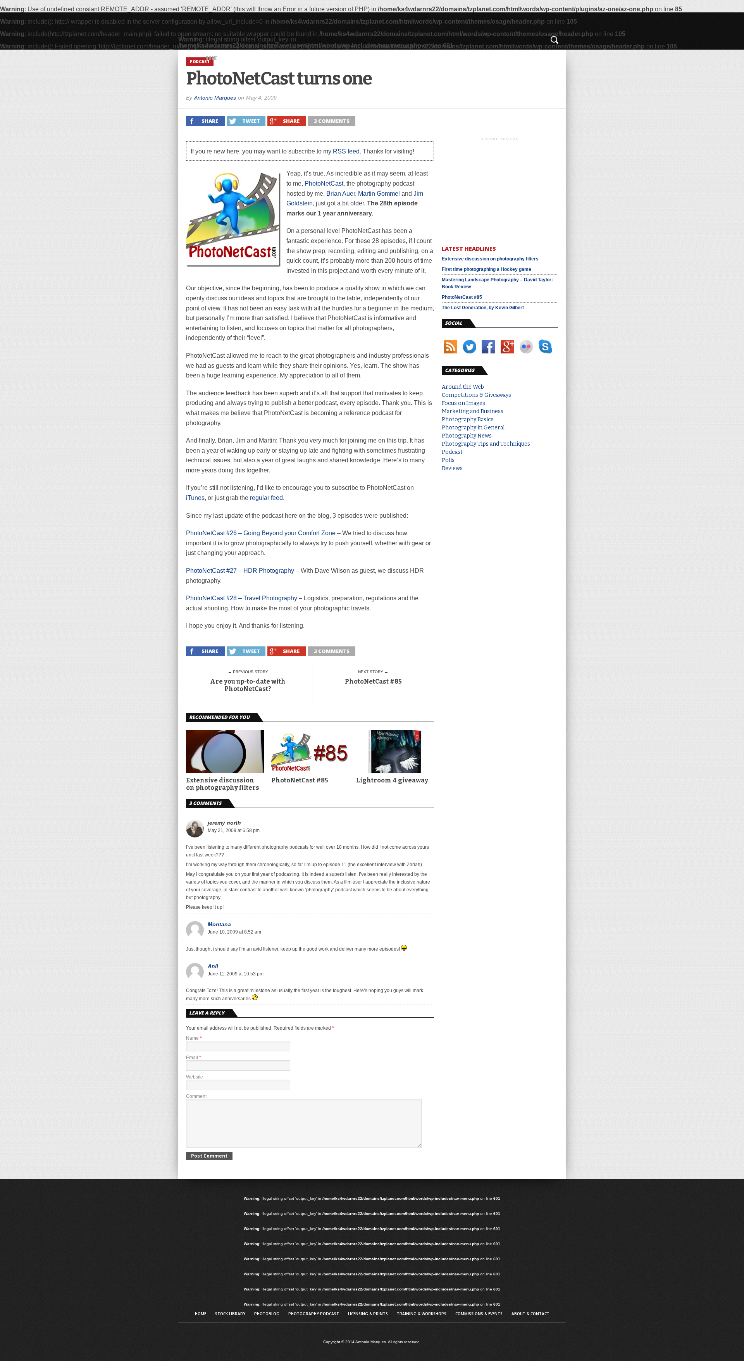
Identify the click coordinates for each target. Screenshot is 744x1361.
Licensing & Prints (368, 1314)
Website (194, 1077)
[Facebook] (488, 355)
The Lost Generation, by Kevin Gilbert (483, 307)
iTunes (195, 497)
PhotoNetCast (324, 183)
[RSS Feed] (450, 355)
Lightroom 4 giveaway (392, 780)
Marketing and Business (472, 411)
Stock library (230, 1314)
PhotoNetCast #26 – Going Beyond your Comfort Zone (261, 533)
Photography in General (473, 427)
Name (194, 1038)
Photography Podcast (313, 1314)
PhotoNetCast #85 (373, 681)
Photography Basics (468, 419)
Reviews (452, 468)
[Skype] (545, 355)
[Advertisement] (500, 189)
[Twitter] (469, 355)
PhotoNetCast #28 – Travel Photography (241, 598)
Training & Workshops (421, 1314)
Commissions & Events (479, 1314)
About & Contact (530, 1314)
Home (211, 58)
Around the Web (463, 387)
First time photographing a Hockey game (486, 269)
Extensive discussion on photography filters (222, 784)
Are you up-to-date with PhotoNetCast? (248, 685)
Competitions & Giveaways (476, 395)
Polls (448, 460)
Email (193, 1057)
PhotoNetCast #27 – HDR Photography (240, 570)
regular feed (266, 497)
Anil (213, 966)
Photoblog (266, 1314)
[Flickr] (526, 355)
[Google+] (507, 355)
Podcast (452, 452)
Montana (219, 924)
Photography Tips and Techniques (486, 444)
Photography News (467, 435)
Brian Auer (340, 193)
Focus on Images (463, 403)
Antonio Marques (215, 98)
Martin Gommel (379, 193)
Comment (196, 1096)
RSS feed (346, 151)
